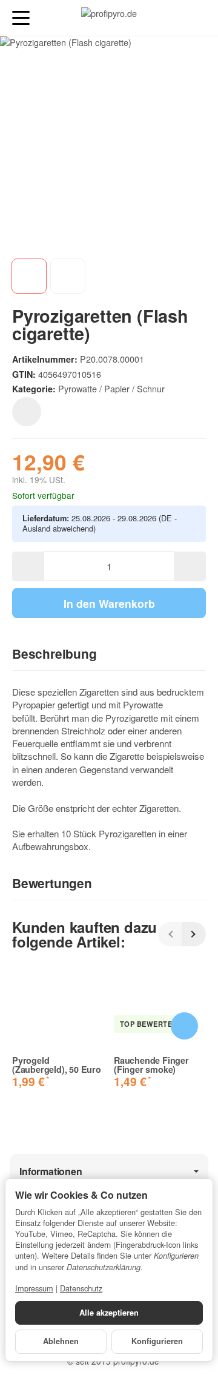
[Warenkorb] (197, 18)
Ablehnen (61, 1341)
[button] (109, 654)
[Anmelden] (174, 18)
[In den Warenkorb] (184, 1026)
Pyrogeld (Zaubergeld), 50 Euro (56, 1064)
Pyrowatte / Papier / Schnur (111, 388)
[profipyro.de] (109, 18)
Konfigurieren (157, 1341)
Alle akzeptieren (109, 1312)
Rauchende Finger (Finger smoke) (151, 1064)
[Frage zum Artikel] (26, 411)
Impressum (34, 1288)
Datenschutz (81, 1288)
